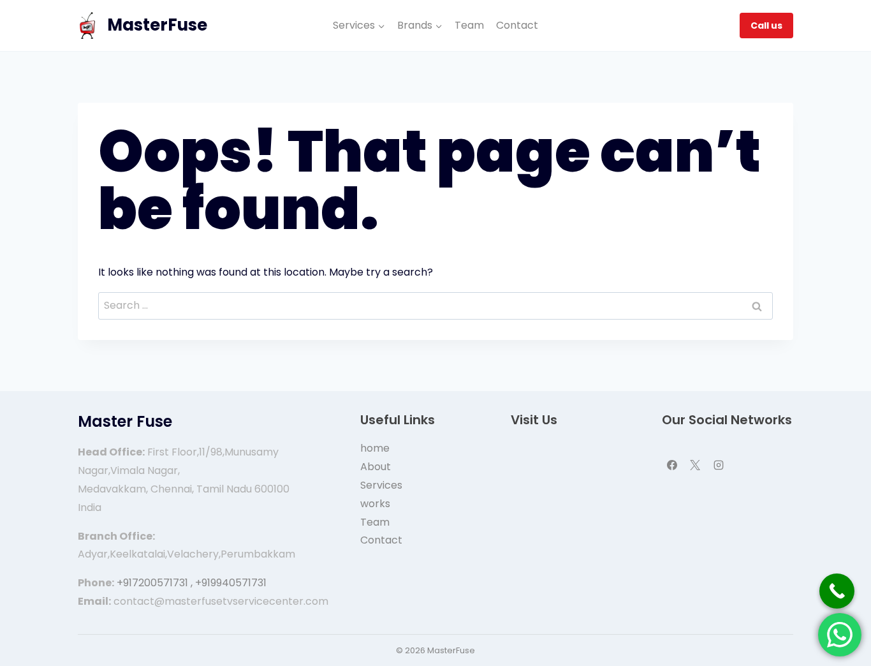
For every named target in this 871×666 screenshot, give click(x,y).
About (375, 466)
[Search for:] (435, 305)
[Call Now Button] (836, 591)
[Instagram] (718, 465)
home (375, 448)
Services (381, 485)
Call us (766, 25)
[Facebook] (672, 465)
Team (469, 25)
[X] (695, 465)
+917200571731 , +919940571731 (192, 582)
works (375, 503)
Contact (517, 25)
